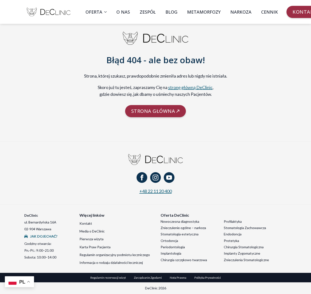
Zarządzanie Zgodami (148, 277)
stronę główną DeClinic (190, 87)
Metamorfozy (204, 12)
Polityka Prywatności (207, 277)
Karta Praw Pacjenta (95, 247)
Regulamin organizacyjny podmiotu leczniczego (114, 255)
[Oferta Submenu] (107, 12)
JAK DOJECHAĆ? (43, 236)
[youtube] (169, 177)
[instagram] (155, 177)
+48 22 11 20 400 (155, 191)
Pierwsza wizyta (91, 239)
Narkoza (240, 12)
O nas (123, 12)
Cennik (269, 12)
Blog (171, 12)
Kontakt (85, 223)
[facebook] (142, 177)
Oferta (94, 12)
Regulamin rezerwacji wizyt (108, 277)
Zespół (148, 12)
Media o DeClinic (92, 231)
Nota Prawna (178, 277)
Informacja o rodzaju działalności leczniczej (111, 262)
